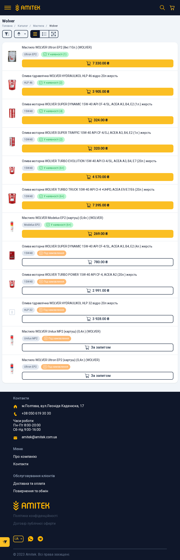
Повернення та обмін (30, 491)
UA (16, 538)
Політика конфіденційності (35, 516)
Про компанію (25, 456)
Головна (7, 25)
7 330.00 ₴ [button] (100, 63)
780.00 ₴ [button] (101, 262)
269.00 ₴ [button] (101, 234)
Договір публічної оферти (34, 523)
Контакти (20, 464)
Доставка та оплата (29, 483)
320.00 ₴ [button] (101, 148)
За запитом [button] (101, 347)
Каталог (23, 25)
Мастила (38, 25)
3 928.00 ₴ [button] (100, 319)
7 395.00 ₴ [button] (100, 205)
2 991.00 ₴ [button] (100, 290)
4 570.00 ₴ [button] (100, 177)
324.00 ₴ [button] (101, 120)
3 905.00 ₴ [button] (100, 91)
